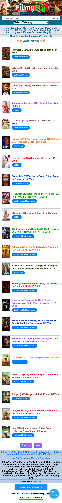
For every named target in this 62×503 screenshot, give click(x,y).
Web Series (18, 146)
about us (15, 494)
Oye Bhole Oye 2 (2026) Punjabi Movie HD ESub (35, 358)
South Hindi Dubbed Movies (24, 201)
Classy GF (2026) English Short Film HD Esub (34, 213)
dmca (48, 494)
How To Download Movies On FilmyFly (31, 36)
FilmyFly (37, 481)
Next (38, 445)
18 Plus (17, 110)
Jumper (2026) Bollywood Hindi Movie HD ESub (35, 394)
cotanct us (25, 494)
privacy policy (38, 494)
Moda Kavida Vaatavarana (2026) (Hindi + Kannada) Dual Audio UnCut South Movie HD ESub (34, 303)
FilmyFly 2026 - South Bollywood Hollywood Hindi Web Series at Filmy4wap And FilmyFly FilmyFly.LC (31, 453)
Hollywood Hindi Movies (23, 236)
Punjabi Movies (19, 362)
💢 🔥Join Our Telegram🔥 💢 (31, 487)
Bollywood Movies (21, 57)
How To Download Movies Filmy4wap (31, 458)
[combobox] (25, 18)
